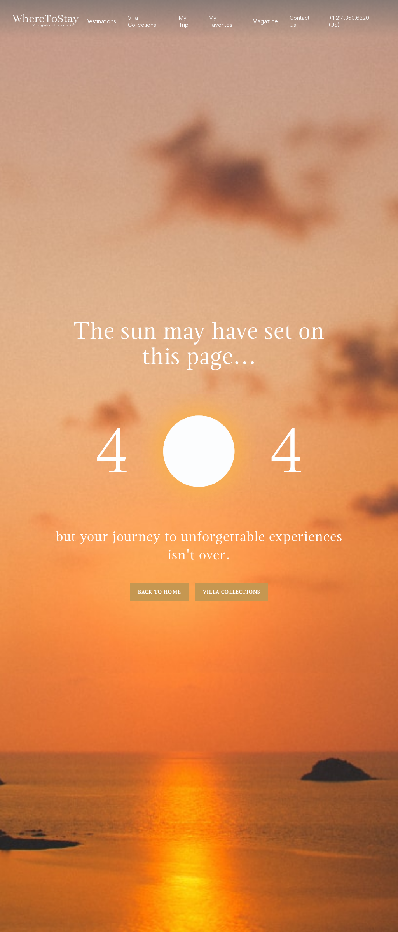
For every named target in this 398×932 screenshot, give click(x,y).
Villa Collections (231, 592)
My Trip (184, 21)
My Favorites (220, 21)
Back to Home (159, 592)
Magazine (265, 21)
